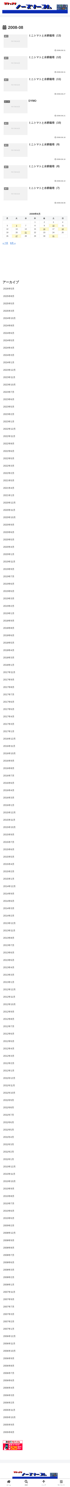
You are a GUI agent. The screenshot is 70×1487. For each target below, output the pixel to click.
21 (26, 232)
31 (53, 236)
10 (53, 226)
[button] (63, 806)
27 (17, 236)
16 (44, 229)
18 (63, 229)
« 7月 (5, 243)
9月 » (13, 243)
